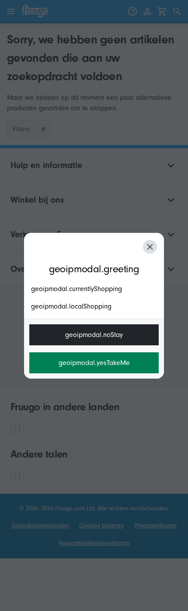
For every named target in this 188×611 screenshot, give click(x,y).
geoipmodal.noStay (94, 335)
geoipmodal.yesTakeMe (94, 363)
